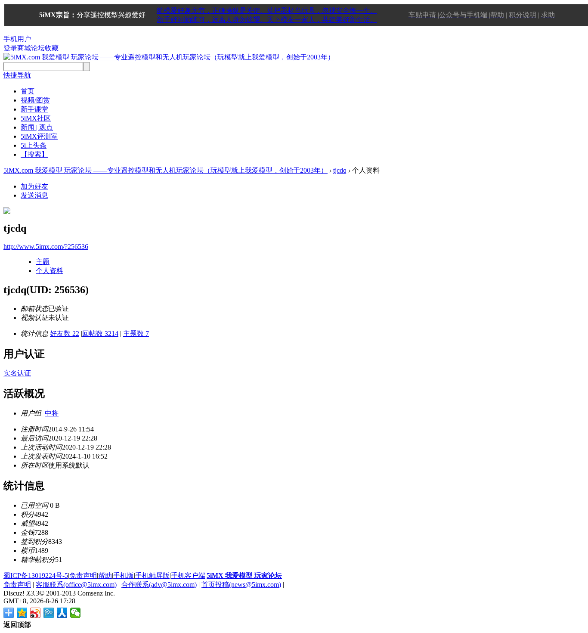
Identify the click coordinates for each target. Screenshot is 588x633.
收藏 (52, 48)
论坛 (38, 48)
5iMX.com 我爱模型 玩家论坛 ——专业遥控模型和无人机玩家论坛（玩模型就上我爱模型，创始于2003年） (165, 170)
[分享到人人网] (62, 613)
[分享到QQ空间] (22, 613)
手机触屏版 (152, 575)
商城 (24, 48)
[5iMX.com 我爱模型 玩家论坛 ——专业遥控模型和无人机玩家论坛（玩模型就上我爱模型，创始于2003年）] (168, 57)
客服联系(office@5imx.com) (76, 584)
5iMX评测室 (39, 136)
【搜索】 (34, 154)
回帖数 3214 (100, 333)
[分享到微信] (75, 613)
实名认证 (17, 373)
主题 (43, 261)
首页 (27, 91)
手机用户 (17, 39)
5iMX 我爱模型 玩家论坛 (244, 575)
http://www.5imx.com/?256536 (45, 246)
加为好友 (34, 186)
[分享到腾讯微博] (48, 613)
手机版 (123, 575)
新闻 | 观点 (37, 127)
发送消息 (34, 195)
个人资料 (49, 270)
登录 (10, 48)
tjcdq (340, 170)
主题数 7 (136, 333)
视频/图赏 (35, 100)
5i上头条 (33, 145)
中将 (52, 413)
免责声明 (83, 575)
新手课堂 (34, 109)
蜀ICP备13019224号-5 (35, 575)
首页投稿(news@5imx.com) (241, 584)
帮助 (105, 575)
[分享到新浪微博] (35, 613)
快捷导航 (17, 75)
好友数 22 (64, 333)
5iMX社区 (36, 118)
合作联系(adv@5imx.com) (159, 584)
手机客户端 (188, 575)
